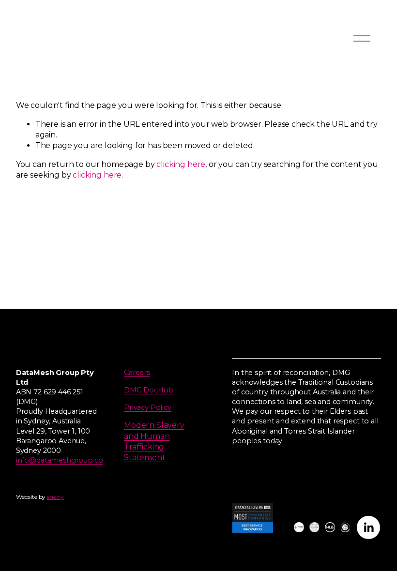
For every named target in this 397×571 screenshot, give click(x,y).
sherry (55, 496)
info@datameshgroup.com (63, 460)
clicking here (180, 164)
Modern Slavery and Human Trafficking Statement (154, 441)
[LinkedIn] (368, 527)
